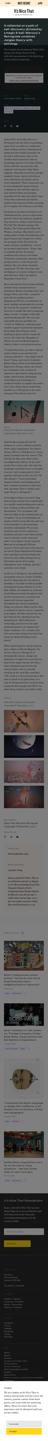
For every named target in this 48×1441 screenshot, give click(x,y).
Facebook (8, 1331)
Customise (14, 1424)
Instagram (8, 1323)
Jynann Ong (29, 98)
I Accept (13, 1431)
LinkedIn (8, 1328)
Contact (8, 1358)
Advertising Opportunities (16, 1369)
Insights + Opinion (12, 1299)
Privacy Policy (10, 1364)
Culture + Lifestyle (13, 1307)
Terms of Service (12, 1366)
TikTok (7, 1326)
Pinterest (8, 1337)
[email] (17, 126)
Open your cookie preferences (24, 80)
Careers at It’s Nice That (15, 1361)
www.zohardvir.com (18, 854)
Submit (7, 1355)
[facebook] (5, 126)
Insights (7, 1372)
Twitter (7, 1334)
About (7, 1352)
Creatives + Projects (13, 1302)
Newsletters (10, 1375)
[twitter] (11, 126)
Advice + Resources (13, 1304)
